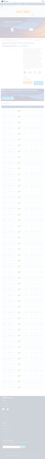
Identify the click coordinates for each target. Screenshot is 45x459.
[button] (42, 1)
